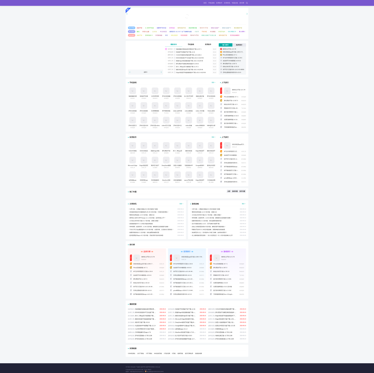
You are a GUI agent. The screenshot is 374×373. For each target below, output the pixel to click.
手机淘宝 (204, 31)
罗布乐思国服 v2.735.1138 (147, 335)
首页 (205, 3)
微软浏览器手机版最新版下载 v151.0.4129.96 (147, 319)
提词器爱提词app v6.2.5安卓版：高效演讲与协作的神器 (146, 235)
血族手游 (139, 28)
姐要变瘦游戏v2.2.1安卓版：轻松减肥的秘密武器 (144, 232)
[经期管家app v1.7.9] (144, 174)
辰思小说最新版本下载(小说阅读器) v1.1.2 (227, 322)
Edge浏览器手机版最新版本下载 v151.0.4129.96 (191, 72)
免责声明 (148, 367)
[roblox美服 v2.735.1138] (188, 120)
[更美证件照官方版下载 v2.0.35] (211, 160)
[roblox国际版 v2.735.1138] (188, 105)
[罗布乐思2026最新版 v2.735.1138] (144, 120)
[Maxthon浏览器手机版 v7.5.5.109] (166, 174)
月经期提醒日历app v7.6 (147, 332)
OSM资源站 (131, 353)
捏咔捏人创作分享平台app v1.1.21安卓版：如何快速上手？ (147, 218)
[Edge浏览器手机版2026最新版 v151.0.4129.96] (200, 174)
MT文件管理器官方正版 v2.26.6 (232, 58)
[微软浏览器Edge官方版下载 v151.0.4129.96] (188, 145)
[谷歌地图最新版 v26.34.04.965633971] (177, 174)
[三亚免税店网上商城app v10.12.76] (211, 174)
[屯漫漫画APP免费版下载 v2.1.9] (188, 160)
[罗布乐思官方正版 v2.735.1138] (132, 120)
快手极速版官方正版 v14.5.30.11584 (235, 174)
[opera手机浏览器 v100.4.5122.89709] (188, 174)
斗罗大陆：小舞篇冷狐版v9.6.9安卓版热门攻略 (143, 209)
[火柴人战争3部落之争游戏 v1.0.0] (177, 105)
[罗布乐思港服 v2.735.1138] (166, 90)
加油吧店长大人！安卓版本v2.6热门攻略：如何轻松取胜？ (209, 232)
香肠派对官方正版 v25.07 (231, 108)
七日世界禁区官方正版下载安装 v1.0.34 (147, 329)
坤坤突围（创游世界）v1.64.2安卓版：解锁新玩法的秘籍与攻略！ (149, 226)
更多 (213, 82)
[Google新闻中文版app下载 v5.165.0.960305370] (200, 160)
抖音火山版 (145, 31)
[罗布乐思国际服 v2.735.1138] (144, 105)
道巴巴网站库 (189, 353)
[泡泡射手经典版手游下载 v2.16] (144, 90)
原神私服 (172, 28)
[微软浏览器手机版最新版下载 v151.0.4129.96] (211, 145)
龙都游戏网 (198, 353)
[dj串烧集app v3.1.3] (132, 174)
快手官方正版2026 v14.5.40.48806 (233, 69)
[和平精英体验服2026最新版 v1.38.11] (166, 105)
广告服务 (138, 367)
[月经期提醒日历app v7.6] (155, 174)
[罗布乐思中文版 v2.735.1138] (177, 120)
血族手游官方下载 (187, 19)
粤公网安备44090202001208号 (155, 371)
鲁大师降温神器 (244, 31)
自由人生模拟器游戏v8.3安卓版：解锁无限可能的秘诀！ (209, 226)
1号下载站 (149, 353)
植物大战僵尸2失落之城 (209, 35)
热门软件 (131, 31)
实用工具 (170, 58)
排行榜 (241, 3)
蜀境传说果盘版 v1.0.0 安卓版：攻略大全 (141, 215)
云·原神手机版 (149, 28)
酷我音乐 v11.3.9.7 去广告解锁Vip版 (181, 31)
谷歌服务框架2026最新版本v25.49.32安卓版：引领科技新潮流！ (149, 212)
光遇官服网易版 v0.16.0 (231, 116)
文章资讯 (227, 3)
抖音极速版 (158, 35)
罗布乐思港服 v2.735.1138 (227, 332)
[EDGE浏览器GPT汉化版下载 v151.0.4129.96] (144, 145)
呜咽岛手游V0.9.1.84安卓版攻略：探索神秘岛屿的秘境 (208, 229)
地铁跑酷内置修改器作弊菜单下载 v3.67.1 (189, 49)
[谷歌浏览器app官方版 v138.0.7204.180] (227, 145)
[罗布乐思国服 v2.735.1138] (177, 90)
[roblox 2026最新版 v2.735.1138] (200, 105)
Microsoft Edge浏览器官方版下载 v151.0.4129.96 (187, 319)
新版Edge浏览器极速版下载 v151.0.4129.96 (189, 61)
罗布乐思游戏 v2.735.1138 (147, 339)
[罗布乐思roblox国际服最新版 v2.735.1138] (155, 120)
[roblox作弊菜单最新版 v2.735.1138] (200, 120)
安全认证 (157, 367)
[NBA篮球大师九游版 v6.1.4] (211, 120)
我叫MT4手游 (204, 28)
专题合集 (235, 3)
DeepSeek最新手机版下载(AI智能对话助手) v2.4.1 (187, 322)
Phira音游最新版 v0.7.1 (230, 55)
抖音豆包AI (221, 31)
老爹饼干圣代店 (161, 28)
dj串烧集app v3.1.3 (187, 329)
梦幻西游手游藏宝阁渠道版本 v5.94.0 (187, 63)
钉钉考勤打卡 (232, 31)
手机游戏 (211, 3)
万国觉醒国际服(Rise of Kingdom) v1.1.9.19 (237, 127)
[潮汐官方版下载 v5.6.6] (155, 160)
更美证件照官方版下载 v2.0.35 (227, 325)
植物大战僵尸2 (226, 28)
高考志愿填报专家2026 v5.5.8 (233, 182)
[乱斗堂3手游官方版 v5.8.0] (188, 90)
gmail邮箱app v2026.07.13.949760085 (236, 178)
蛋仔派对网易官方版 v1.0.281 (233, 112)
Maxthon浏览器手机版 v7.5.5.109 (187, 332)
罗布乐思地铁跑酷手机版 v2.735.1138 (187, 339)
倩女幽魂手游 (238, 28)
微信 (138, 31)
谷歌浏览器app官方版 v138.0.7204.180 (235, 52)
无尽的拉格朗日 (234, 35)
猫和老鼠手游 (182, 28)
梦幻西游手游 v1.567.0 (230, 63)
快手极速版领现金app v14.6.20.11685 (235, 166)
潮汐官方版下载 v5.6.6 (147, 322)
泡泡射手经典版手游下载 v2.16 (185, 52)
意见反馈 (133, 367)
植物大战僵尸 (215, 28)
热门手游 (131, 28)
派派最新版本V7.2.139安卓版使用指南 (141, 223)
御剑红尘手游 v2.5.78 (229, 49)
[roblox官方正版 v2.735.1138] (166, 120)
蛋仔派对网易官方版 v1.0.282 (233, 123)
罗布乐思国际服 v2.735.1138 (227, 339)
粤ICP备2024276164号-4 (137, 371)
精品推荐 (131, 35)
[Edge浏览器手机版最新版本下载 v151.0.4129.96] (200, 145)
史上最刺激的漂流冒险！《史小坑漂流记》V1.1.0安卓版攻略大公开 (212, 235)
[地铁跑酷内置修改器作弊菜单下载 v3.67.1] (132, 90)
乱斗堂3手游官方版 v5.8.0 (187, 335)
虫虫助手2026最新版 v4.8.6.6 (232, 60)
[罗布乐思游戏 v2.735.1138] (211, 90)
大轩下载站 (140, 353)
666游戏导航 (158, 353)
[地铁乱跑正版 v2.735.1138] (200, 90)
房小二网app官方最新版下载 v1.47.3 (187, 66)
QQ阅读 (154, 31)
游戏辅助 (170, 63)
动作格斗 (170, 49)
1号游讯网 (167, 353)
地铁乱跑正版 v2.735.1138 (227, 335)
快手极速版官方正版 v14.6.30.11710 (235, 170)
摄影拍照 (170, 55)
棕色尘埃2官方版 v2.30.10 (231, 66)
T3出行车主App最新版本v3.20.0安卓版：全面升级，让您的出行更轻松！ (151, 229)
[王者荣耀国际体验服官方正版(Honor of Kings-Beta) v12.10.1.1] (155, 105)
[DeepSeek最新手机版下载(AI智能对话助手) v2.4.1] (166, 160)
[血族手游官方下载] (187, 13)
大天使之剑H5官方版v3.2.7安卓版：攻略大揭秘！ (144, 221)
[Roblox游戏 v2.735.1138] (211, 105)
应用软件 (219, 3)
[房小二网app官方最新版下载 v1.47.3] (177, 145)
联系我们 (152, 367)
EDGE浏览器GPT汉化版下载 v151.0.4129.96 (190, 58)
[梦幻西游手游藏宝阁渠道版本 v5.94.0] (166, 145)
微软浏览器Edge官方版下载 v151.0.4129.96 (189, 69)
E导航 (174, 353)
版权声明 (143, 367)
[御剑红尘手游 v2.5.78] (227, 90)
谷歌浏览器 (174, 35)
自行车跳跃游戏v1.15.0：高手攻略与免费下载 (206, 223)
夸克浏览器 (163, 31)
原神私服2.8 (149, 35)
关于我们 (128, 367)
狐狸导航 (180, 353)
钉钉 (166, 35)
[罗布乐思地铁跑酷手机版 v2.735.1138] (132, 105)
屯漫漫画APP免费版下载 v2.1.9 (147, 325)
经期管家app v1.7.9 (227, 329)
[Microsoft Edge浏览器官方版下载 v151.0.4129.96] (132, 160)
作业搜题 (212, 31)
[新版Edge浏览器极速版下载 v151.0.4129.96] (155, 145)
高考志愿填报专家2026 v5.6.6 (232, 72)
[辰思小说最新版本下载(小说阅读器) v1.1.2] (177, 160)
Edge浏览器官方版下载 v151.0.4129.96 (227, 319)
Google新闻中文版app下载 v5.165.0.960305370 (187, 325)
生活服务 (170, 66)
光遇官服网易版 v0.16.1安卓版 (233, 119)
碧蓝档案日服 (193, 28)
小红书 (197, 31)
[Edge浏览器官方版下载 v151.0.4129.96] (144, 160)
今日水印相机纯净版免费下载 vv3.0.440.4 (188, 55)
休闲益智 (170, 52)
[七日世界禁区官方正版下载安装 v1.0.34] (155, 90)
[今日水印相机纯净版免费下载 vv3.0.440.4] (132, 145)
